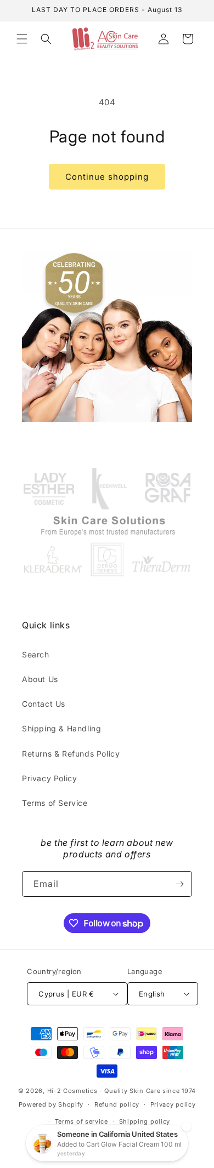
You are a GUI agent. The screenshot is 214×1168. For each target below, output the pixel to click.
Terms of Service (55, 803)
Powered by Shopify (51, 1104)
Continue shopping (107, 176)
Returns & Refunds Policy (71, 753)
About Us (40, 679)
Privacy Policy (49, 778)
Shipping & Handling (61, 728)
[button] (22, 39)
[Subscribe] (179, 884)
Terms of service (81, 1121)
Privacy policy (173, 1104)
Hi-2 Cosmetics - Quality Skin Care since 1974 (121, 1091)
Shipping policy (145, 1121)
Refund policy (116, 1104)
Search (35, 654)
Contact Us (43, 703)
